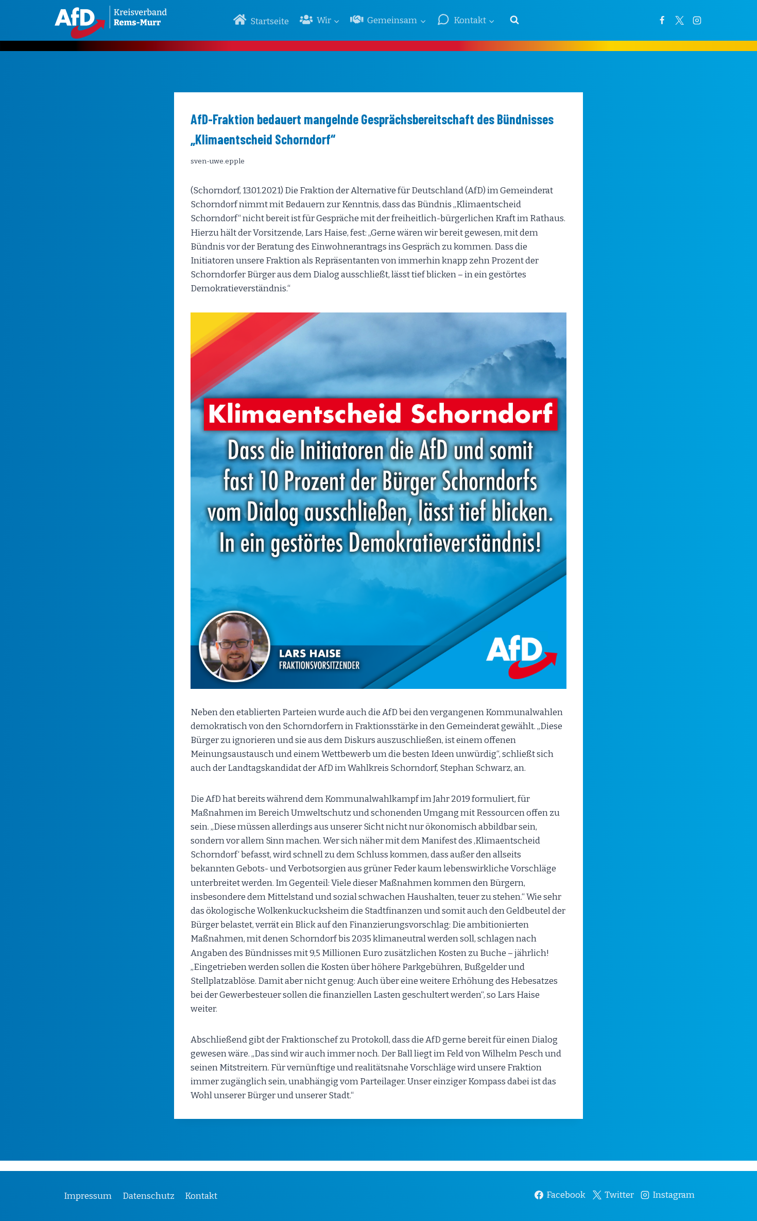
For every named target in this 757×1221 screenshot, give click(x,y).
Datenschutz (149, 1196)
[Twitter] (679, 20)
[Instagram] (697, 20)
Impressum (88, 1196)
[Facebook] (661, 20)
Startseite (269, 21)
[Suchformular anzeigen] (514, 20)
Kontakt (201, 1196)
